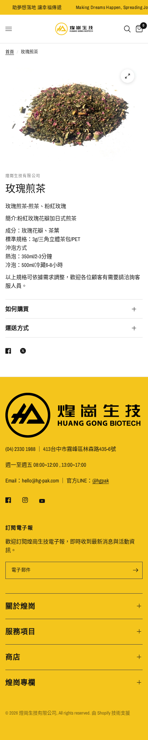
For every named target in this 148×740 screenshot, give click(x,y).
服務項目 (20, 631)
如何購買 (17, 309)
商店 (12, 657)
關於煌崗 (20, 606)
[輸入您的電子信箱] (135, 570)
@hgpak (100, 480)
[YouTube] (47, 501)
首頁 (9, 52)
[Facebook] (13, 500)
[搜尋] (127, 29)
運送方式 (17, 328)
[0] (138, 29)
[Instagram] (30, 500)
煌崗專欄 (20, 682)
